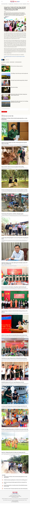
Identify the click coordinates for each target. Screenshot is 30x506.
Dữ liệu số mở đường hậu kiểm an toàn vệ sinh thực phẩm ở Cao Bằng (14, 189)
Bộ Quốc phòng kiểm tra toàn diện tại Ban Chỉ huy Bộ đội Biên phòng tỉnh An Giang (15, 486)
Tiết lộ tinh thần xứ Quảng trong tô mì (16, 66)
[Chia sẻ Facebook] (2, 59)
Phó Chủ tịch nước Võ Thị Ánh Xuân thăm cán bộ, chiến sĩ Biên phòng (15, 488)
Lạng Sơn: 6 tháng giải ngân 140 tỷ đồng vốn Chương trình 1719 (13, 452)
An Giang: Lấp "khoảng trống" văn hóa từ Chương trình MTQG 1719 (14, 406)
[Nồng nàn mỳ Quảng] (6, 90)
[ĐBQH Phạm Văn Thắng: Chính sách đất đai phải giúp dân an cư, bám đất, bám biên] (15, 131)
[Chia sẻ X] (3, 59)
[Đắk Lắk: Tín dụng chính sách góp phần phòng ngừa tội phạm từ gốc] (15, 347)
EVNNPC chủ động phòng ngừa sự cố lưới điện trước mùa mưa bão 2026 (15, 429)
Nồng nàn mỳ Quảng (14, 87)
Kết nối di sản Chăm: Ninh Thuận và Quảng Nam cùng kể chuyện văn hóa (19, 95)
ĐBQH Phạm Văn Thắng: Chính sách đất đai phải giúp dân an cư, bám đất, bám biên (14, 119)
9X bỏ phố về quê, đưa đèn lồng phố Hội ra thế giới (19, 80)
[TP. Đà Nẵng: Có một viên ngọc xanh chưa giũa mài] (6, 76)
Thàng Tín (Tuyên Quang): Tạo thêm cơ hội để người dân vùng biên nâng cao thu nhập (14, 143)
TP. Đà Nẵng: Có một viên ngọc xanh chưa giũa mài (19, 73)
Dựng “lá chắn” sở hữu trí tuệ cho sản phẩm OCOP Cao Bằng (13, 166)
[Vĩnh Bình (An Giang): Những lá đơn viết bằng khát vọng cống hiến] (15, 371)
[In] (6, 59)
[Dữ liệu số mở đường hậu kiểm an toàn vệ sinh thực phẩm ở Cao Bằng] (15, 202)
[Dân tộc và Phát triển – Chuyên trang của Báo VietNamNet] (12, 1)
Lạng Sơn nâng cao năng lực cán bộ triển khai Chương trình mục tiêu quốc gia (14, 311)
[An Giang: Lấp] (15, 418)
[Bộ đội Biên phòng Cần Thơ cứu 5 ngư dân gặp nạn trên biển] (15, 395)
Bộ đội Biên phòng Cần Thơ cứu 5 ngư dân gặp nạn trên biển (13, 382)
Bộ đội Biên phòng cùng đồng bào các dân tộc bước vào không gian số (15, 479)
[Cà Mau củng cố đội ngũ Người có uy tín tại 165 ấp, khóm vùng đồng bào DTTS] (15, 251)
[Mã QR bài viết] (8, 59)
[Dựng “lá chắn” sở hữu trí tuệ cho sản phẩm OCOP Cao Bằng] (15, 179)
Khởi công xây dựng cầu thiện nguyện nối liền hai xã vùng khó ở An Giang (15, 483)
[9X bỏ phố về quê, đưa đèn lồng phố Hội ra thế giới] (6, 83)
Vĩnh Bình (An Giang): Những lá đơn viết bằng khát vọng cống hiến (14, 358)
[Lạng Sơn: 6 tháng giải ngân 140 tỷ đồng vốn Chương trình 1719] (15, 464)
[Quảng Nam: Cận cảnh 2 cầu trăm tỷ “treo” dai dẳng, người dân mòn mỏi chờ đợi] (6, 104)
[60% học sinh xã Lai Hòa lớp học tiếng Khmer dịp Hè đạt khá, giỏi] (15, 300)
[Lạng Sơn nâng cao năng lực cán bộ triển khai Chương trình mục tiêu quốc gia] (15, 324)
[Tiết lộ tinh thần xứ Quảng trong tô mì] (6, 69)
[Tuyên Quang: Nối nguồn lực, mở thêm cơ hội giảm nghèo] (15, 226)
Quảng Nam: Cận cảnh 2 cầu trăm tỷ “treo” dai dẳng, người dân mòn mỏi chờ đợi (19, 102)
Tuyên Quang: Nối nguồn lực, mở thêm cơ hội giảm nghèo (12, 213)
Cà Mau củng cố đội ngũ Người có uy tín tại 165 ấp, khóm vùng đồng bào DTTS (15, 238)
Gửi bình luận (4, 111)
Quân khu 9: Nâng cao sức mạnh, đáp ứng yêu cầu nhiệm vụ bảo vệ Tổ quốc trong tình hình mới (14, 263)
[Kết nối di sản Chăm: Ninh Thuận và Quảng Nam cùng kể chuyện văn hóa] (6, 97)
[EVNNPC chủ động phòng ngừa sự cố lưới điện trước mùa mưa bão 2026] (15, 441)
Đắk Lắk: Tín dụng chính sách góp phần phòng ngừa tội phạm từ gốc (14, 335)
